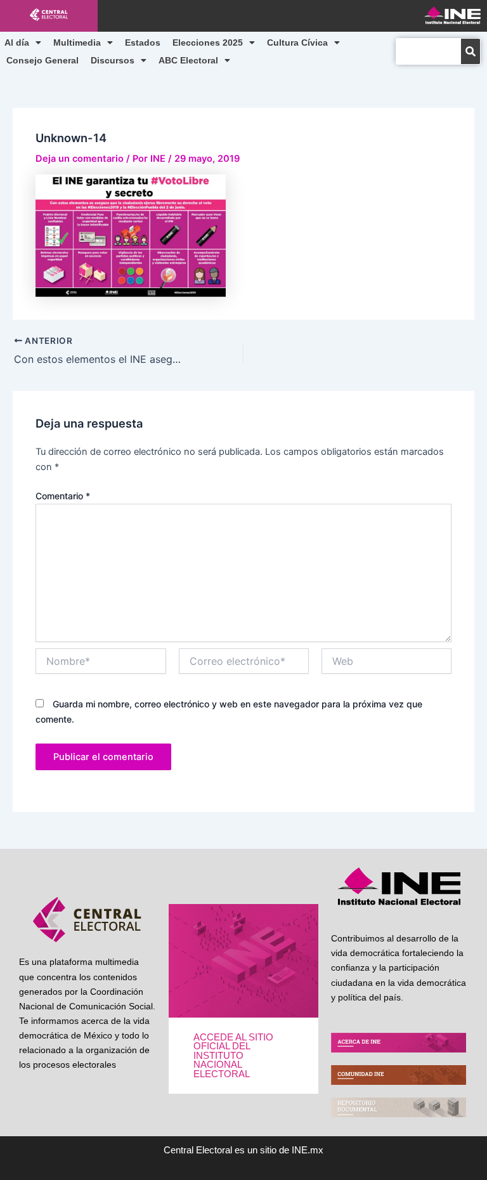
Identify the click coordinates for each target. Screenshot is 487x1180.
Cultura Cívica (297, 42)
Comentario (63, 495)
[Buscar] (470, 51)
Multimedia (77, 42)
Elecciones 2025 (207, 42)
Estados (142, 42)
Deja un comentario (80, 158)
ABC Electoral (188, 60)
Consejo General (42, 60)
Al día (16, 42)
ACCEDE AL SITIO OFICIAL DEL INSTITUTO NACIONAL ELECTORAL (233, 1055)
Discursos (112, 60)
